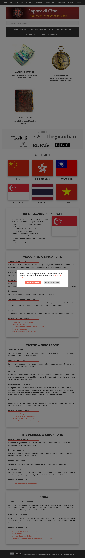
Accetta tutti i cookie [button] (32, 282)
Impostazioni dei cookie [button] (52, 282)
